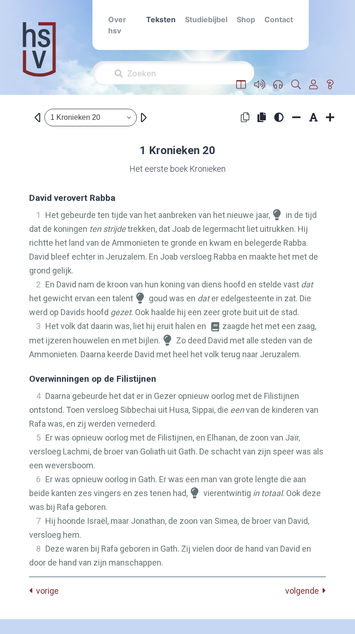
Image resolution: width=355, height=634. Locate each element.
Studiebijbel (206, 19)
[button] (241, 84)
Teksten (161, 19)
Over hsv (117, 25)
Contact (278, 19)
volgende (304, 591)
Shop (246, 19)
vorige (45, 591)
